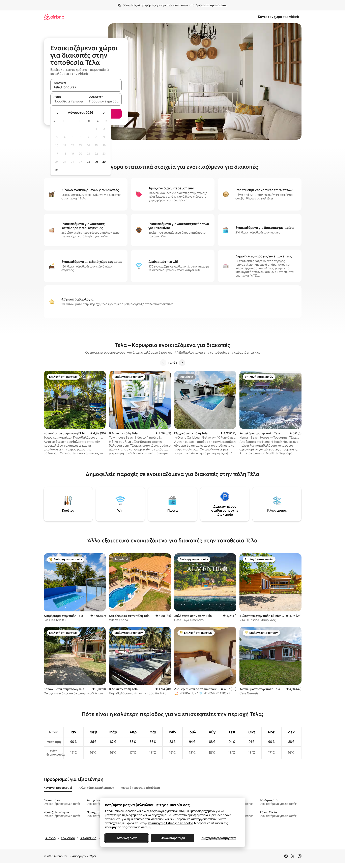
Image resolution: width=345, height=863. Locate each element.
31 (56, 170)
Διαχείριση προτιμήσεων (218, 838)
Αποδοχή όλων (127, 838)
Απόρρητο (79, 856)
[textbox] (68, 101)
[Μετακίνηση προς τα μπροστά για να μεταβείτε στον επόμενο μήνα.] (104, 112)
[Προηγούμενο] (163, 362)
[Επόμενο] (182, 362)
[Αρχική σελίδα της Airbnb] (54, 16)
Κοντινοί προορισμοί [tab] (58, 788)
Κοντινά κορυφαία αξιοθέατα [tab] (140, 788)
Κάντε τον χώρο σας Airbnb (278, 17)
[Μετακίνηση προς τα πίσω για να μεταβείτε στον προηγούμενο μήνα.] (57, 112)
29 (96, 162)
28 (88, 162)
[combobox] (86, 87)
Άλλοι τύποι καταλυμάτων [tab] (96, 788)
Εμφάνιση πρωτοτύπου (211, 5)
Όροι (92, 856)
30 (104, 162)
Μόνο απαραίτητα (172, 838)
